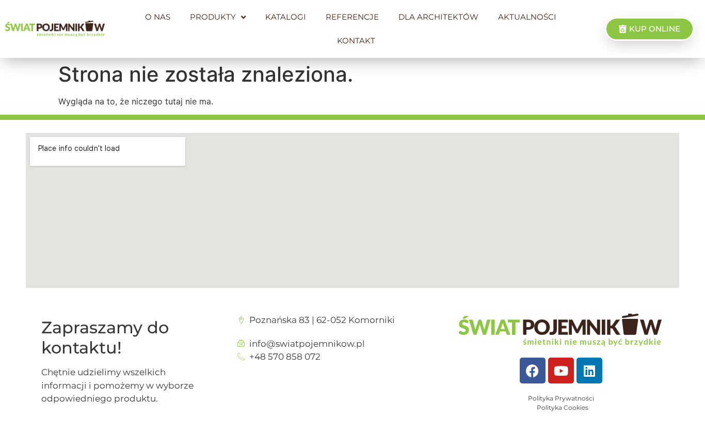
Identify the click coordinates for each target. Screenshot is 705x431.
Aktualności (527, 17)
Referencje (352, 17)
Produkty (213, 17)
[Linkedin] (589, 370)
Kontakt (356, 40)
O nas (157, 17)
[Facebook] (533, 370)
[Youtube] (561, 370)
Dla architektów (438, 17)
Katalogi (285, 17)
